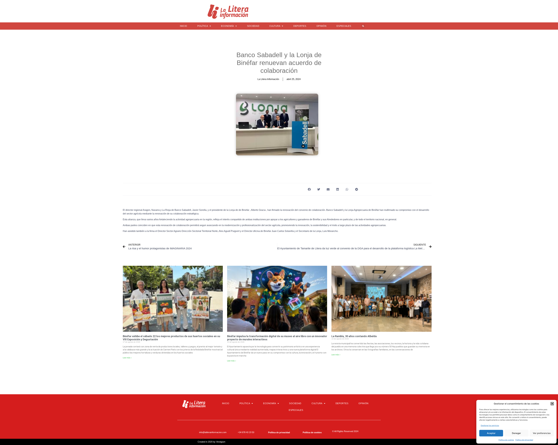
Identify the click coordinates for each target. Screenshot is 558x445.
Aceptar (491, 433)
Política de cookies (506, 440)
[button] (552, 403)
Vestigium (220, 441)
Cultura (274, 26)
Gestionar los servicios (490, 425)
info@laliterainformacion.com (213, 432)
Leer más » (127, 358)
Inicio (183, 26)
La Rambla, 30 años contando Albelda (354, 336)
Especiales (344, 26)
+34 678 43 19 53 (246, 432)
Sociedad (253, 26)
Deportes (299, 26)
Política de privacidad (524, 440)
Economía (227, 26)
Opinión (321, 26)
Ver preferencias (542, 433)
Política (202, 26)
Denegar (516, 433)
